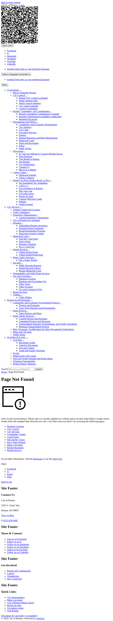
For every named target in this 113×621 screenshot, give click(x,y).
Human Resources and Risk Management (38, 138)
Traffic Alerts (19, 334)
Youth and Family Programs (32, 350)
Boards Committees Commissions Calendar (39, 114)
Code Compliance (21, 212)
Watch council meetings (30, 103)
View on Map (7, 515)
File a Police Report (28, 260)
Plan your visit (25, 191)
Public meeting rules (28, 100)
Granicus (40, 618)
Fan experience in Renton (31, 188)
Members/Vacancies (28, 119)
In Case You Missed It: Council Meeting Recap (41, 154)
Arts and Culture (26, 348)
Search (4, 369)
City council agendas (28, 106)
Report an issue (26, 196)
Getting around (26, 204)
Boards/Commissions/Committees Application (40, 116)
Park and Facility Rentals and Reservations (33, 358)
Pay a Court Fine (27, 247)
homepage (37, 459)
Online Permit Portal (28, 252)
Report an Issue (20, 292)
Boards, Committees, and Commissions (31, 111)
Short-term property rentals (31, 233)
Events (16, 353)
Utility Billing (25, 297)
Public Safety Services (23, 257)
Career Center (19, 172)
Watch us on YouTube (17, 549)
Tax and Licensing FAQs (30, 289)
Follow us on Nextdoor (18, 547)
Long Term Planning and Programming (37, 308)
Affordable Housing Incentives (33, 225)
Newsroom (18, 151)
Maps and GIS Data (22, 332)
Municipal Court (26, 140)
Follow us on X (14, 541)
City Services (13, 207)
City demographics (16, 597)
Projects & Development (18, 300)
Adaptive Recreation (28, 345)
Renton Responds (15, 447)
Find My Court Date (28, 239)
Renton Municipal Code (30, 271)
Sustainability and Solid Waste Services (31, 273)
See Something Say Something (33, 183)
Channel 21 (24, 167)
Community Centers (16, 434)
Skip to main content (10, 2)
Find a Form (24, 241)
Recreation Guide (27, 342)
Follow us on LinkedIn (17, 552)
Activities (17, 340)
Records (17, 263)
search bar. (57, 459)
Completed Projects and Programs (34, 321)
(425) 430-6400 (10, 520)
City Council (19, 95)
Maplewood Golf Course (24, 356)
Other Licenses (26, 287)
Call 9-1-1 (23, 185)
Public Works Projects (23, 316)
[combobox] (16, 74)
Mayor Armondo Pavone (24, 92)
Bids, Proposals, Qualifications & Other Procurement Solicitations (43, 329)
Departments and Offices (24, 122)
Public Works (25, 148)
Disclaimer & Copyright (12, 616)
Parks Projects (19, 310)
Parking (22, 201)
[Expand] (20, 90)
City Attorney (25, 127)
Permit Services (20, 249)
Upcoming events (15, 608)
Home (4, 372)
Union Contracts (26, 178)
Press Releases (25, 156)
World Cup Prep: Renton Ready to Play (31, 180)
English (28, 69)
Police (22, 146)
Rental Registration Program (32, 231)
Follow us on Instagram (18, 544)
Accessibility (31, 616)
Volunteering (13, 576)
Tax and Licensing (21, 276)
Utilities (16, 295)
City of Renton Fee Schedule (26, 220)
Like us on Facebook (17, 539)
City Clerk (24, 130)
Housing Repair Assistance (31, 228)
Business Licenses (27, 279)
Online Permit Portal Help (31, 255)
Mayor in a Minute (27, 170)
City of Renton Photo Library (20, 603)
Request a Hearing (27, 244)
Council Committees (28, 108)
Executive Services (27, 132)
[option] (59, 69)
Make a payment (15, 600)
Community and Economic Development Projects (36, 302)
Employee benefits (27, 175)
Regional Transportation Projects (34, 326)
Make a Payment (15, 445)
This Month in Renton (29, 159)
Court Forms (13, 437)
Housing (17, 223)
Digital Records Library (30, 268)
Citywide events (26, 193)
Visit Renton (13, 610)
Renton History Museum (24, 364)
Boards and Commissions (19, 571)
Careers (10, 573)
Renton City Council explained (33, 98)
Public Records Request (30, 265)
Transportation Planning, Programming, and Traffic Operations (48, 324)
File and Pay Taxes (16, 439)
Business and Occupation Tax (32, 281)
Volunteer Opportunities (24, 361)
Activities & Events (16, 337)
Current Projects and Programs (33, 318)
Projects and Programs (29, 305)
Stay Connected (14, 579)
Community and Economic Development (38, 124)
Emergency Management (24, 215)
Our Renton (24, 162)
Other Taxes (24, 284)
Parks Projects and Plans (30, 313)
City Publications (27, 164)
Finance (22, 135)
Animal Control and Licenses (26, 209)
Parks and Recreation (29, 143)
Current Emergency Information (34, 217)
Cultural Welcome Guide (30, 199)
